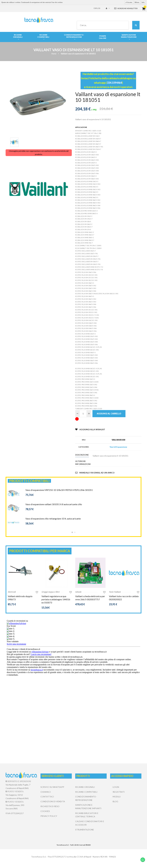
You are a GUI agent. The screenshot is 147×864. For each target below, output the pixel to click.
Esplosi (97, 8)
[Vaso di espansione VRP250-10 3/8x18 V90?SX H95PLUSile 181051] (13, 489)
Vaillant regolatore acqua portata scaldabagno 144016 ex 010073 (55, 599)
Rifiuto (137, 2)
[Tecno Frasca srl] (39, 20)
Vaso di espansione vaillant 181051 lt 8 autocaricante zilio (53, 504)
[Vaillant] (39, 189)
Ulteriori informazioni (82, 462)
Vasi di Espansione (118, 447)
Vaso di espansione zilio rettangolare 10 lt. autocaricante (53, 518)
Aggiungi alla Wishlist (92, 429)
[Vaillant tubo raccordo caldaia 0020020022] (124, 573)
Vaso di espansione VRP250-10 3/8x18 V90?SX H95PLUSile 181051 (59, 490)
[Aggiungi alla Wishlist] (37, 592)
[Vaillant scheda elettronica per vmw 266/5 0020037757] (90, 573)
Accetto (129, 2)
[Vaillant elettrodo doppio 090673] (23, 573)
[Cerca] (136, 25)
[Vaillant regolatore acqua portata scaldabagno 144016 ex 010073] (56, 573)
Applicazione (81, 127)
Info (143, 2)
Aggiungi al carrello (109, 413)
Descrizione (82, 455)
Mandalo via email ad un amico (97, 472)
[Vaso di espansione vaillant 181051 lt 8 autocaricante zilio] (13, 504)
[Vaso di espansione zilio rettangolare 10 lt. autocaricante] (13, 518)
